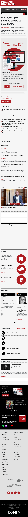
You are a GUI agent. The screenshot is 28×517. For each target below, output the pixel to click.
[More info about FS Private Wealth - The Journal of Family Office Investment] (22, 404)
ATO (8, 96)
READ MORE (17, 319)
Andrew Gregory (16, 364)
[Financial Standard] (8, 3)
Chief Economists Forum (12, 343)
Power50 (9, 338)
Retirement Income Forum (13, 332)
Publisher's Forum (6, 265)
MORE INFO (3, 272)
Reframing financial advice (9, 207)
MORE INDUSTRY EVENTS (21, 328)
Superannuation (5, 14)
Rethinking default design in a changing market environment (21, 310)
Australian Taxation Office (6, 98)
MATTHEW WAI (3, 158)
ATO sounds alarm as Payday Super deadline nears (14, 128)
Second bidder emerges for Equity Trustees (12, 155)
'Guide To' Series (6, 255)
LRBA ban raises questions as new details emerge (14, 117)
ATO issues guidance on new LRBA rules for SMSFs (14, 112)
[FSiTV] (25, 187)
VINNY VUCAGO (4, 148)
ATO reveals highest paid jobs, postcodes (12, 121)
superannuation (12, 96)
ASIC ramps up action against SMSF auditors (12, 115)
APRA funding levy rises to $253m (10, 126)
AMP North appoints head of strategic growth (12, 176)
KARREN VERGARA (6, 27)
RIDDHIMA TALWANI (4, 179)
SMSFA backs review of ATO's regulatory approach (14, 119)
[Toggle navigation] (25, 3)
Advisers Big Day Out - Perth (13, 353)
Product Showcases (7, 276)
